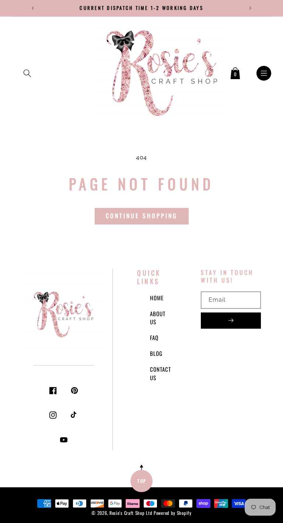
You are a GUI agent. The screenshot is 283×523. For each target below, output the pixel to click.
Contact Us (160, 373)
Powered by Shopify (173, 512)
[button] (27, 72)
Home (157, 298)
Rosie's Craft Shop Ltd (130, 512)
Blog (156, 353)
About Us (157, 318)
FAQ (154, 337)
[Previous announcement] (33, 8)
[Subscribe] (231, 320)
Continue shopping (142, 215)
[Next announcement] (250, 8)
